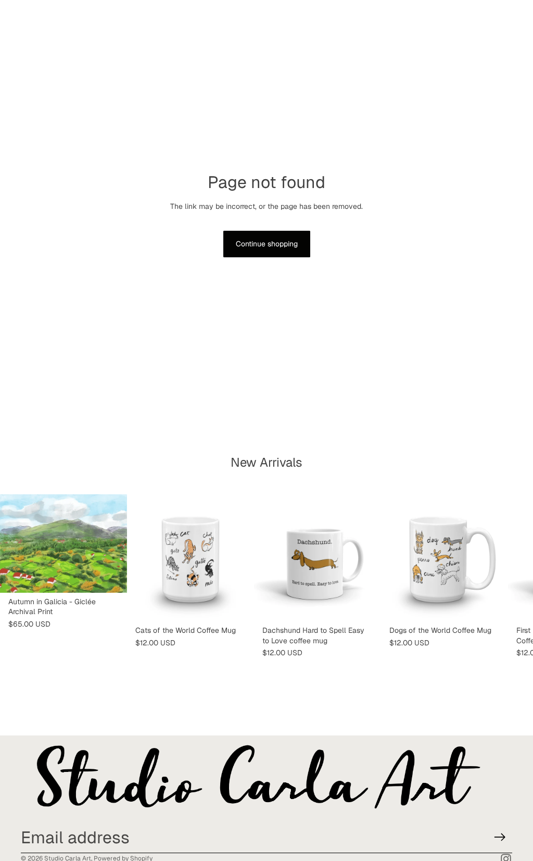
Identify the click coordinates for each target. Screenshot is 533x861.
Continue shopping (267, 243)
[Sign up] (500, 837)
